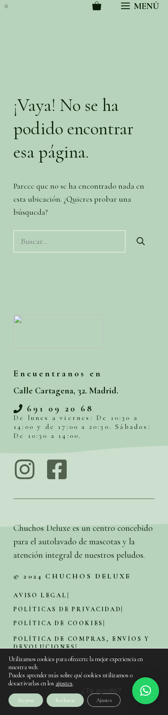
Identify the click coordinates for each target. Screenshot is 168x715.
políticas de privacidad (67, 609)
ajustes (64, 683)
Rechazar (65, 700)
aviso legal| (41, 595)
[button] (145, 690)
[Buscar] (140, 241)
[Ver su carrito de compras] (96, 6)
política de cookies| (59, 623)
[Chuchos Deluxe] (6, 6)
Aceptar (25, 700)
